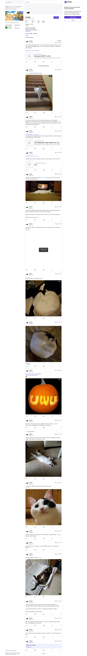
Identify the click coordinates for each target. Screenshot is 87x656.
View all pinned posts (44, 65)
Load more (43, 653)
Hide (50, 76)
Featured (35, 33)
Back (28, 2)
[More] (61, 62)
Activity (27, 33)
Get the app (14, 652)
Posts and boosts (29, 37)
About (10, 650)
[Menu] (60, 17)
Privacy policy (13, 650)
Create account (72, 17)
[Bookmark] (52, 62)
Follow (56, 17)
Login (73, 20)
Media (31, 33)
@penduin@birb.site (29, 18)
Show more (28, 647)
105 (32, 22)
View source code (12, 654)
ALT (51, 109)
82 (26, 22)
